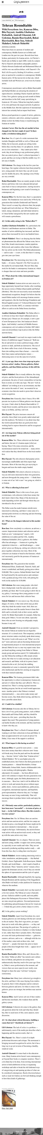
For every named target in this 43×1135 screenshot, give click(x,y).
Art (11, 16)
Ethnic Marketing (6, 20)
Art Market (16, 16)
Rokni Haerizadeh (19, 20)
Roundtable (23, 16)
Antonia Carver (9, 46)
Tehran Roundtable (17, 25)
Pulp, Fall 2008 (7, 1108)
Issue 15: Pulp (6, 16)
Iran (13, 20)
